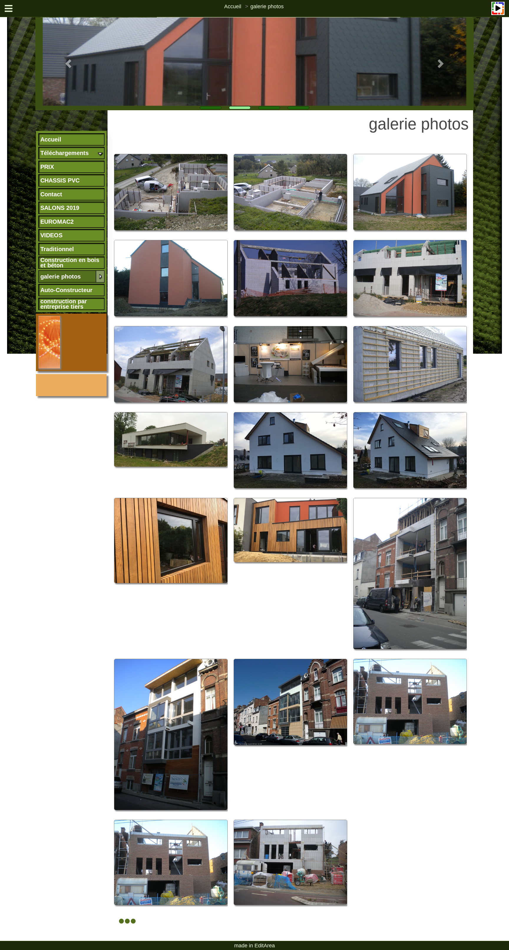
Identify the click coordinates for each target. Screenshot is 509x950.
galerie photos (267, 6)
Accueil (232, 6)
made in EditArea (254, 946)
